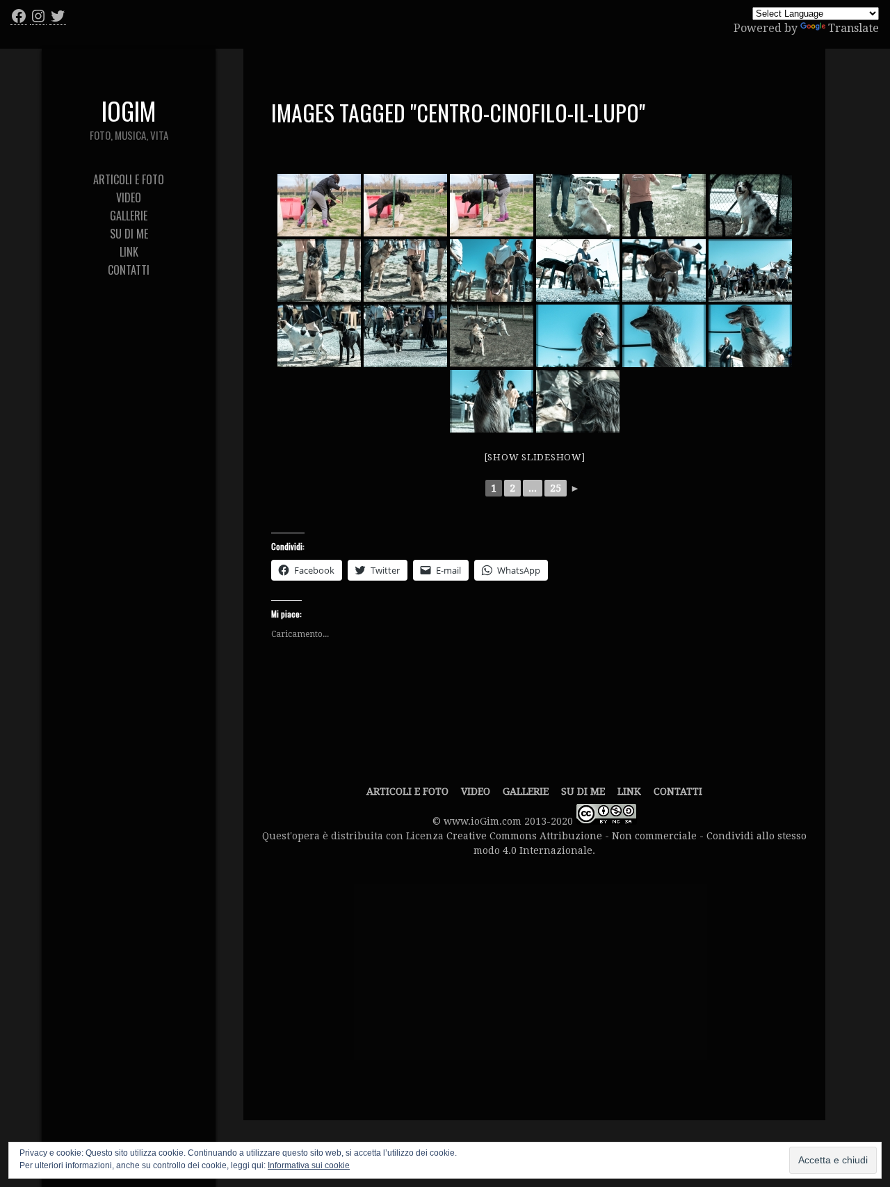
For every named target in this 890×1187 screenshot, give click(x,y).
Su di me (583, 791)
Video (475, 791)
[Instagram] (38, 16)
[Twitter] (57, 16)
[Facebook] (18, 16)
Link (629, 791)
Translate (853, 28)
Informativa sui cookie (309, 1165)
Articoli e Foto (407, 791)
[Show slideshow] (534, 457)
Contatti (678, 791)
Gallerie (526, 791)
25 (555, 488)
